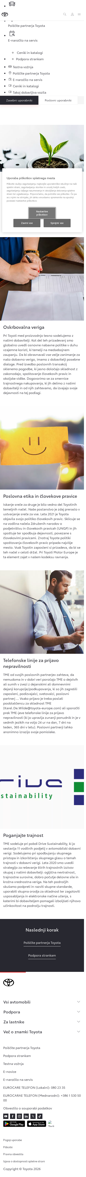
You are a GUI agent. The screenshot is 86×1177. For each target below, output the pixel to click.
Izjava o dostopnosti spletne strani (24, 1161)
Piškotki (8, 1147)
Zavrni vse (27, 222)
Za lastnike (13, 1021)
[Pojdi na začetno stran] (5, 14)
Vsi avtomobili (16, 1001)
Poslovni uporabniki (58, 100)
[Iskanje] (65, 14)
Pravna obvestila (13, 1154)
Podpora (11, 1011)
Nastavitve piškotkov (42, 213)
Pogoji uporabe (12, 1140)
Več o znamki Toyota (22, 1031)
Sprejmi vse (57, 222)
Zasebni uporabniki (19, 100)
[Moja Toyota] (72, 14)
